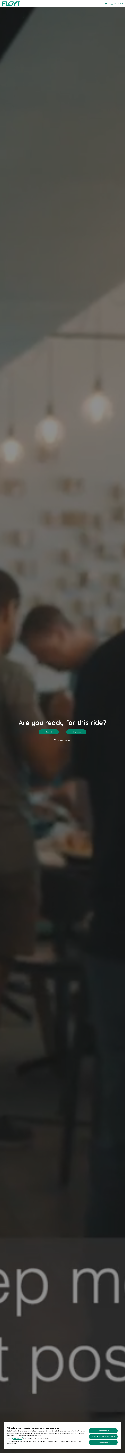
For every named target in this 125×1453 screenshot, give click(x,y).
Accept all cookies (103, 1431)
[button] (105, 3)
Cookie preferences (103, 1442)
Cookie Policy (18, 1438)
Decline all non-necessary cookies (103, 1436)
